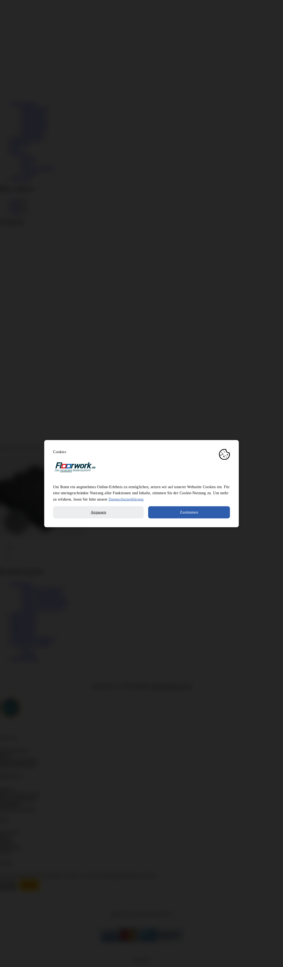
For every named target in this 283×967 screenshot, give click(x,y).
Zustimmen (189, 512)
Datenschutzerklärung (126, 499)
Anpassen (98, 512)
